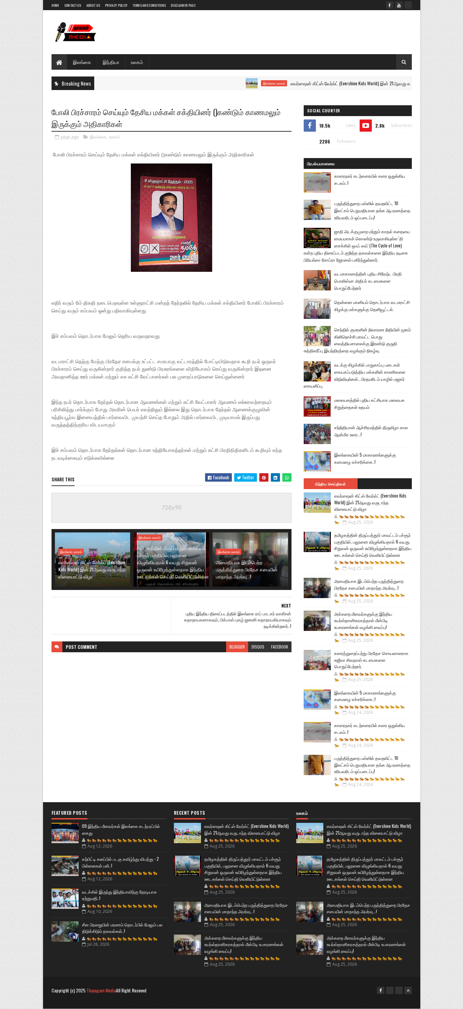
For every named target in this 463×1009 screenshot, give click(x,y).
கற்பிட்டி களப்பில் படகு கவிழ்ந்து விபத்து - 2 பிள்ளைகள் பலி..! (120, 862)
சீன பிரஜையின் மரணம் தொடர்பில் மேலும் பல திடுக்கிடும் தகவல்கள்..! (122, 928)
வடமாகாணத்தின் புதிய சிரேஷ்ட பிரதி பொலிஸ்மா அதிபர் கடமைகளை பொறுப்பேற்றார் (368, 280)
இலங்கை (82, 61)
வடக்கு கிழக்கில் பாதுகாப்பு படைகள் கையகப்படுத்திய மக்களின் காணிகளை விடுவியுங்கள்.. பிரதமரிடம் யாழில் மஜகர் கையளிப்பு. (354, 375)
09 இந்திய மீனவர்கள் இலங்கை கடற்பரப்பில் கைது (121, 829)
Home (55, 5)
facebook (279, 647)
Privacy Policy (116, 5)
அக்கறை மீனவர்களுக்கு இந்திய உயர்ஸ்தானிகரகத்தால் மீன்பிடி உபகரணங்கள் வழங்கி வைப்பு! (363, 620)
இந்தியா (111, 61)
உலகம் (137, 61)
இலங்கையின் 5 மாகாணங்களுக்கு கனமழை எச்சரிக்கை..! (365, 458)
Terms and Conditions (149, 5)
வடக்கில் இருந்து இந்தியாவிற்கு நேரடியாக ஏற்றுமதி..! (119, 895)
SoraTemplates (83, 1001)
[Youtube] (390, 990)
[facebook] (390, 5)
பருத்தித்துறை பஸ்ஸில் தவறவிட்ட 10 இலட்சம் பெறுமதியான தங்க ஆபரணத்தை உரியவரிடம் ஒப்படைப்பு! (372, 210)
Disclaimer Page (183, 5)
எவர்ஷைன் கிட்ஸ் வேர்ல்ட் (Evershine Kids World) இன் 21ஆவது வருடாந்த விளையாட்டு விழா (353, 83)
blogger (237, 647)
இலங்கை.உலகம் (252, 83)
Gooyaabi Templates (140, 1001)
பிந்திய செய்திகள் (330, 483)
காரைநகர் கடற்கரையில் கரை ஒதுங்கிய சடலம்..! (369, 728)
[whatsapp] (408, 5)
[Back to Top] (408, 990)
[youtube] (399, 5)
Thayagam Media (101, 990)
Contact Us (72, 5)
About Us (93, 5)
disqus (257, 647)
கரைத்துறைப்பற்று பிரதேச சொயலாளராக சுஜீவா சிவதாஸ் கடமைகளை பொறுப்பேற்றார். (371, 660)
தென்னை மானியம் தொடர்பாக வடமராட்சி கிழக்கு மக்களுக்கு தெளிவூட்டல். (372, 305)
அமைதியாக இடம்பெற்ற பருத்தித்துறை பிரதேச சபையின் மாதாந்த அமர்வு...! (247, 569)
